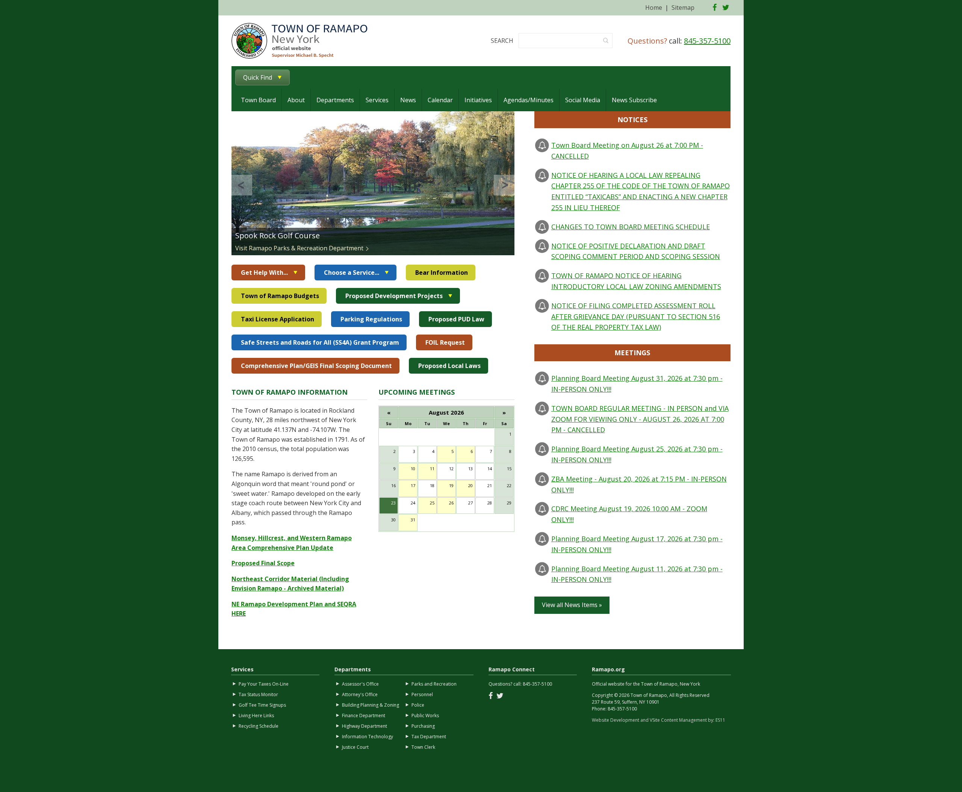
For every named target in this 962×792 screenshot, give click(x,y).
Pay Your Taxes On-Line (264, 684)
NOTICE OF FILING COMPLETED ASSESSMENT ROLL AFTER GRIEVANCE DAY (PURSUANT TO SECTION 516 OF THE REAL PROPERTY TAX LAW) (635, 316)
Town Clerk (423, 747)
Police (417, 705)
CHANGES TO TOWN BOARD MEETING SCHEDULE (630, 226)
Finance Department (363, 715)
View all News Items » (572, 605)
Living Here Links (256, 715)
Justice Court (355, 747)
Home (653, 7)
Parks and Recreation (434, 684)
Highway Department (364, 726)
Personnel (422, 694)
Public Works (425, 715)
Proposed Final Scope (263, 563)
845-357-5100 (707, 41)
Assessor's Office (360, 684)
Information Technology (367, 736)
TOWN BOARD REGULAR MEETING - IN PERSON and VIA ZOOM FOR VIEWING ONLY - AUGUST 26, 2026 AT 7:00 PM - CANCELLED (640, 419)
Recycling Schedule (258, 726)
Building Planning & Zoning (370, 705)
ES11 (720, 720)
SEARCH (502, 40)
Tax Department (428, 736)
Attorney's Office (360, 694)
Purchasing (423, 726)
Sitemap (683, 7)
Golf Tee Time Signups (262, 705)
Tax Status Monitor (258, 694)
